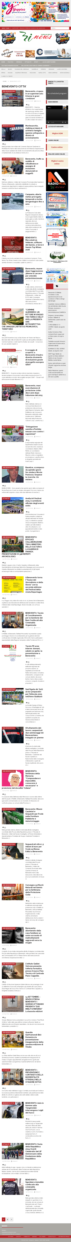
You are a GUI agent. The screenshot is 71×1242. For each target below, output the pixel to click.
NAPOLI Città (42, 72)
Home (3, 62)
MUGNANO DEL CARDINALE (22, 69)
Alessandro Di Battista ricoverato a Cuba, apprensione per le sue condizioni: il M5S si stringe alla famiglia (56, 297)
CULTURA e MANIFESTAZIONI (9, 65)
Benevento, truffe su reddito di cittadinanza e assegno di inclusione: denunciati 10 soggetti (34, 166)
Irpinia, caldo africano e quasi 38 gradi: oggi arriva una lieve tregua (57, 365)
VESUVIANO (33, 72)
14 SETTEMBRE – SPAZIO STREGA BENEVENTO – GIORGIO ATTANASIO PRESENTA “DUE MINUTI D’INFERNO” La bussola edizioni (34, 1004)
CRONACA (19, 62)
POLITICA (10, 62)
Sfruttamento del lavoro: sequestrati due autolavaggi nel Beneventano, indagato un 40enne (34, 733)
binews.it (38, 101)
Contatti (18, 1236)
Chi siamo (10, 1236)
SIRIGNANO (51, 69)
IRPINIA (3, 72)
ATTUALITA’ (28, 62)
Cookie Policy (52, 1236)
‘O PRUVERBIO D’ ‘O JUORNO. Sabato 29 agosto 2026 (56, 327)
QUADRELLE (35, 69)
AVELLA (3, 69)
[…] (41, 119)
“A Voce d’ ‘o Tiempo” (7, 76)
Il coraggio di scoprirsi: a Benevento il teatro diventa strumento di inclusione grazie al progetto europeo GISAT (34, 357)
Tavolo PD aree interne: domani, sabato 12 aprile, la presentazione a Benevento (33, 651)
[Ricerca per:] (60, 28)
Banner (34, 1236)
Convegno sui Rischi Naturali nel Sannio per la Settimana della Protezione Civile (34, 890)
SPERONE (43, 69)
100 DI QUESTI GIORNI (49, 62)
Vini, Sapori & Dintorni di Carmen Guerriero (35, 65)
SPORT (36, 62)
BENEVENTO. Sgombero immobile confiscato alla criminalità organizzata (34, 1184)
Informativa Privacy (64, 1236)
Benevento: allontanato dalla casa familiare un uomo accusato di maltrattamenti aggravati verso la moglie (33, 935)
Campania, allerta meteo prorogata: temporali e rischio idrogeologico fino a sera (34, 199)
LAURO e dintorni (62, 69)
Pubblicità (27, 1236)
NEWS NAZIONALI (65, 72)
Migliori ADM (57, 133)
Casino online (57, 147)
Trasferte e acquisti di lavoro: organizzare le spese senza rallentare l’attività (56, 343)
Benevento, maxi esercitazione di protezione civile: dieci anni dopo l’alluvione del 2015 (33, 390)
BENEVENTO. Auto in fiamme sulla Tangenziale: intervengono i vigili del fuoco (34, 1108)
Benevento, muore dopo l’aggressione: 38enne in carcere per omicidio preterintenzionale (34, 273)
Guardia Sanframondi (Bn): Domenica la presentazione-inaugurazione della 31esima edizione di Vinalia (34, 1039)
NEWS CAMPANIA (52, 72)
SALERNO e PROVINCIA (21, 72)
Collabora (42, 1236)
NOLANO (10, 72)
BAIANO (10, 69)
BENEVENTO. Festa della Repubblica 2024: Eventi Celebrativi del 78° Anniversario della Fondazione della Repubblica (33, 1151)
